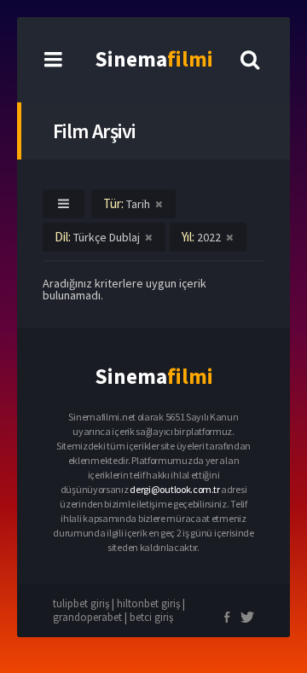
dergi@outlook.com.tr (174, 489)
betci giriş (151, 617)
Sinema (154, 59)
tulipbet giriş (81, 603)
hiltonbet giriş (148, 603)
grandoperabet (87, 617)
